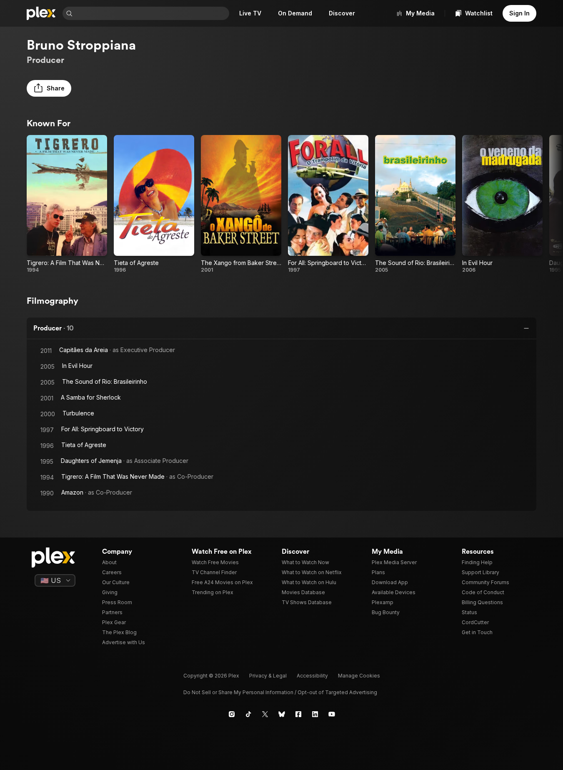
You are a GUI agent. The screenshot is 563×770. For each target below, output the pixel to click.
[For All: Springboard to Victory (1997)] (328, 204)
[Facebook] (298, 714)
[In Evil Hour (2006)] (502, 204)
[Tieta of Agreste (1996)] (154, 204)
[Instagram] (231, 714)
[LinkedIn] (315, 714)
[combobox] (151, 13)
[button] (49, 88)
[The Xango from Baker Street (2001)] (241, 204)
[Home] (41, 13)
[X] (265, 714)
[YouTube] (331, 714)
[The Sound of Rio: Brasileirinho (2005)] (415, 204)
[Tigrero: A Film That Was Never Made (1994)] (67, 204)
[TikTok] (248, 714)
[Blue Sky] (281, 714)
